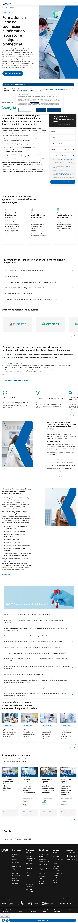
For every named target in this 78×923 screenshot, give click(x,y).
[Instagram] (73, 903)
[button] (74, 335)
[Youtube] (64, 903)
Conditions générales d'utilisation (56, 868)
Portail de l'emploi (58, 860)
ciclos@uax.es (44, 367)
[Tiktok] (76, 903)
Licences (14, 859)
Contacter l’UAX (6, 574)
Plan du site (56, 886)
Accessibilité (69, 909)
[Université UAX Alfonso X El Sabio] (7, 3)
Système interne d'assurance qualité (57, 875)
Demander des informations (13, 73)
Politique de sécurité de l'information (7, 910)
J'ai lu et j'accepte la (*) (63, 159)
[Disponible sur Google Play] (71, 859)
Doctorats (15, 883)
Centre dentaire (43, 864)
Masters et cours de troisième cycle (17, 868)
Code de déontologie (57, 910)
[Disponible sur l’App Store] (71, 855)
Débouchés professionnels (65, 99)
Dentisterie (29, 863)
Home (3, 7)
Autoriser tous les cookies (54, 110)
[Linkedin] (67, 903)
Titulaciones (11, 7)
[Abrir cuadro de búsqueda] (72, 2)
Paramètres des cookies (24, 110)
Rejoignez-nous (57, 856)
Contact (55, 863)
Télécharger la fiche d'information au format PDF (56, 89)
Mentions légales (21, 910)
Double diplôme (16, 863)
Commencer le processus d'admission (15, 380)
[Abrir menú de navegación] (75, 3)
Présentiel (24, 90)
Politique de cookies (45, 910)
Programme (8, 99)
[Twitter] (70, 903)
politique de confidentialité (67, 159)
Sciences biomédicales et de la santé (30, 858)
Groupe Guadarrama (61, 173)
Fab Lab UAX (42, 873)
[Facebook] (61, 903)
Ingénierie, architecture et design (30, 873)
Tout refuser (41, 110)
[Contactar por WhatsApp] (3, 920)
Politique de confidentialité (65, 174)
